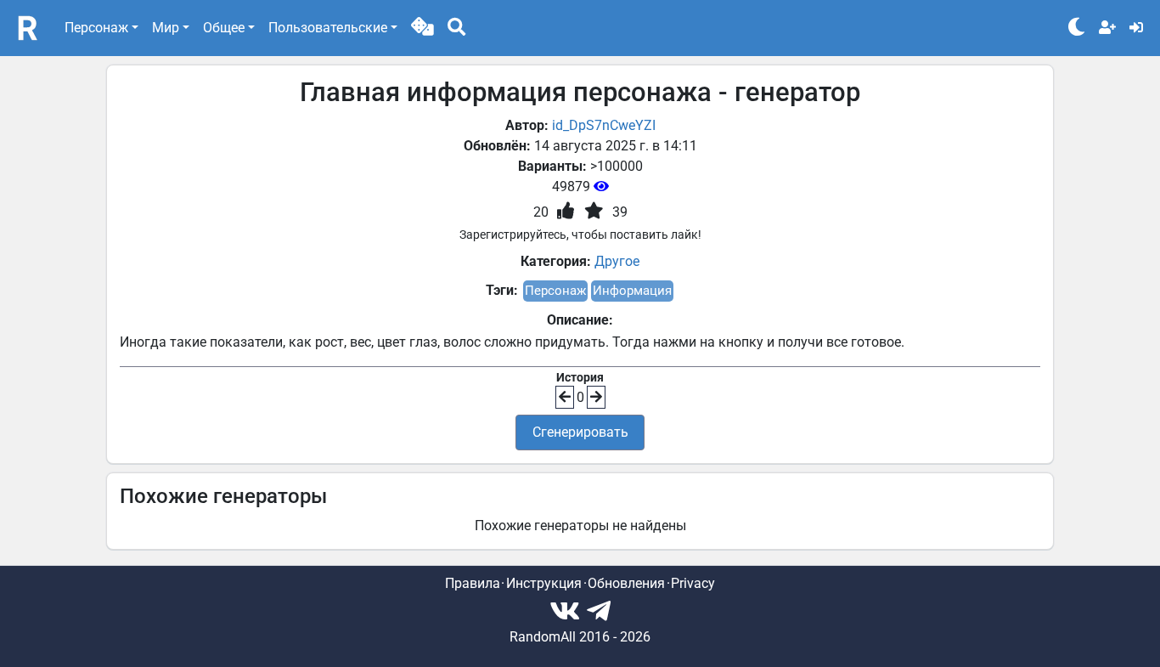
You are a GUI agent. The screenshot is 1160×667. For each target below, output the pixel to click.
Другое (616, 261)
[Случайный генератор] (422, 28)
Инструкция (544, 583)
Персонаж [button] (96, 28)
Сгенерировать (580, 432)
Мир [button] (165, 28)
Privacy (693, 583)
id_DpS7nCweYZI (604, 125)
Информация (632, 290)
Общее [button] (224, 28)
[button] (422, 28)
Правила (472, 583)
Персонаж (555, 290)
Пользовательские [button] (327, 28)
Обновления (626, 583)
